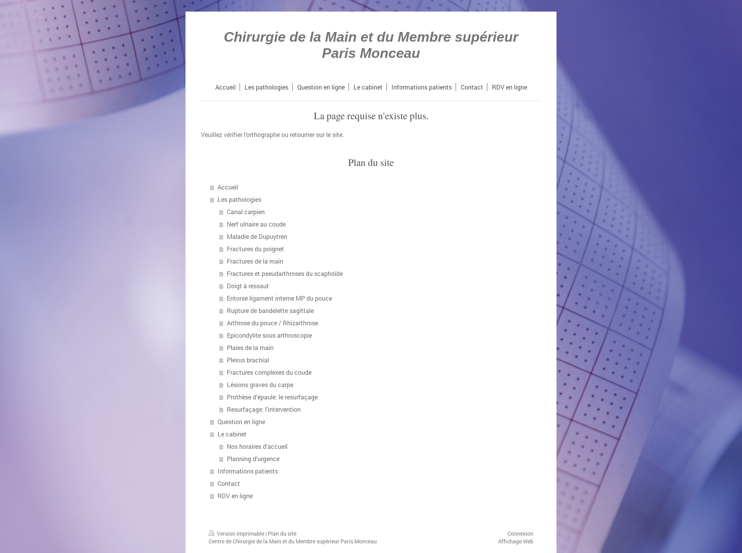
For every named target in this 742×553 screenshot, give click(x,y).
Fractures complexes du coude (269, 372)
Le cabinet (232, 434)
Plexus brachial (248, 360)
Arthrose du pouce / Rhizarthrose (272, 323)
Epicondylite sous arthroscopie (269, 335)
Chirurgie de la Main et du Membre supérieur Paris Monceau (371, 45)
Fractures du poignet (255, 249)
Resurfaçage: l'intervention (264, 409)
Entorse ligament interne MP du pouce (279, 298)
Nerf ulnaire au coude (256, 224)
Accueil (228, 187)
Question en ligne (241, 422)
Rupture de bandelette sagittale (270, 310)
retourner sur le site (316, 134)
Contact (229, 483)
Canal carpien (246, 212)
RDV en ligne (235, 496)
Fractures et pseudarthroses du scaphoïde (285, 273)
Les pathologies (239, 199)
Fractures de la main (255, 261)
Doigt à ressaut (248, 286)
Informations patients (248, 471)
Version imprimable (240, 533)
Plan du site (282, 533)
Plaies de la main (250, 347)
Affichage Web (515, 541)
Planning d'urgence (253, 459)
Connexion (520, 533)
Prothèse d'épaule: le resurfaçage (272, 397)
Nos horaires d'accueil (257, 446)
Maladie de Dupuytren (257, 236)
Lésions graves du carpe (260, 385)
